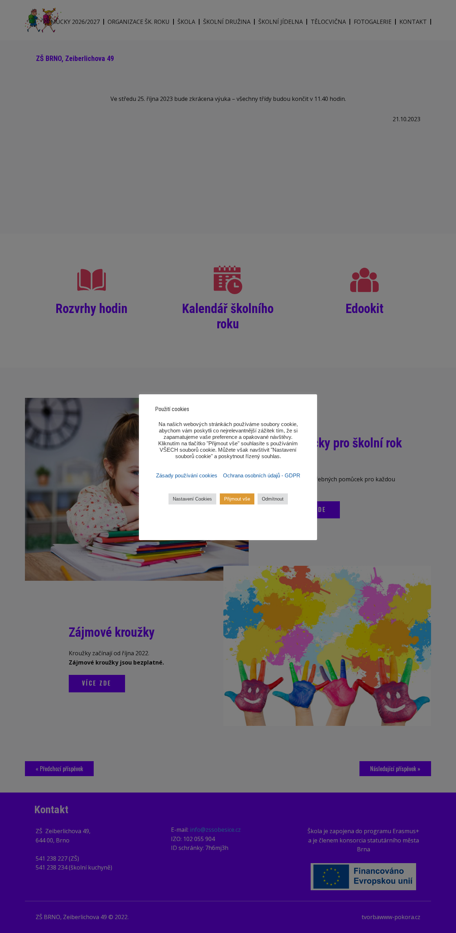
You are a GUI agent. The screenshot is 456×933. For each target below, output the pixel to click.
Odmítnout (273, 499)
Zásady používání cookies (187, 475)
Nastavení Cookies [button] (192, 499)
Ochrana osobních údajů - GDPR (261, 475)
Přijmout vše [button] (237, 499)
